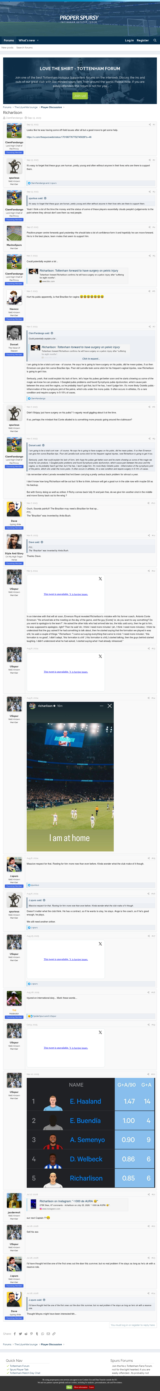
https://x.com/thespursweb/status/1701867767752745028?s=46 (59, 137)
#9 (153, 438)
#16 (153, 894)
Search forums (24, 47)
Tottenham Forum (19, 1366)
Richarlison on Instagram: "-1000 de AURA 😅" (69, 1201)
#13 (153, 648)
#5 (154, 256)
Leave (91, 1387)
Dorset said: (35, 445)
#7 (154, 326)
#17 (153, 936)
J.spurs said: (35, 900)
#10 (153, 503)
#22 (153, 1226)
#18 (153, 992)
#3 (154, 192)
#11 (153, 535)
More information (80, 1387)
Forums (9, 40)
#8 (153, 407)
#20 (153, 1074)
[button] (37, 40)
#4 (153, 227)
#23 (153, 1258)
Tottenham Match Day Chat (25, 1373)
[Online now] (14, 871)
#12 (153, 571)
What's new (27, 40)
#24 (153, 1293)
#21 (153, 1194)
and (43, 183)
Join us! (80, 96)
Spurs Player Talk (19, 1369)
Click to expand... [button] (91, 358)
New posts (7, 47)
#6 (153, 291)
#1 (154, 124)
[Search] (155, 40)
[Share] (150, 125)
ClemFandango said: (39, 333)
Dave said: (34, 542)
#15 (153, 858)
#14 (153, 698)
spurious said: (36, 198)
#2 (154, 160)
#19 (153, 1025)
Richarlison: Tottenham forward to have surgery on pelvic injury (79, 270)
